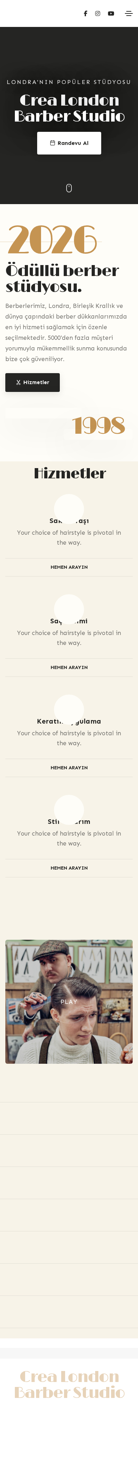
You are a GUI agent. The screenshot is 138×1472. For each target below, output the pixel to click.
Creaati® (69, 1448)
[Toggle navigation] (129, 13)
